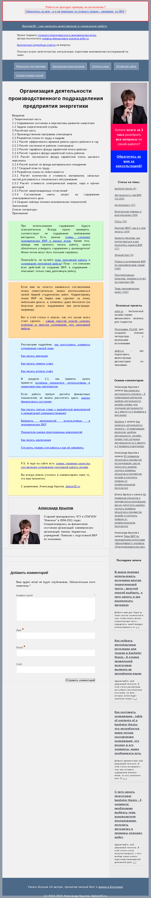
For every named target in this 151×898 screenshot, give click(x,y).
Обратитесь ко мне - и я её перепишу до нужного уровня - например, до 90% (75, 11)
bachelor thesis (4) (125, 188)
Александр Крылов (55, 508)
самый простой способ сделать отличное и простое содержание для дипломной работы (55, 325)
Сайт (19, 664)
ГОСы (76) (121, 221)
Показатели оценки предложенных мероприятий (51, 432)
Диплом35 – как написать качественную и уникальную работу (64, 26)
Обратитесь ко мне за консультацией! (129, 161)
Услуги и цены (100, 66)
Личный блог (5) (124, 255)
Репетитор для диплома (31, 66)
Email (21, 647)
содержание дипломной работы (41, 263)
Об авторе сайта (126, 66)
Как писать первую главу (37, 363)
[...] (137, 627)
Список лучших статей (29, 75)
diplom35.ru (73, 486)
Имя (20, 630)
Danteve (119, 421)
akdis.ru (119, 351)
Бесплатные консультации (69, 66)
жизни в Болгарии (111, 886)
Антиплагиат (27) (125, 205)
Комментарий (55, 595)
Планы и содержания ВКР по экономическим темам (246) (130, 265)
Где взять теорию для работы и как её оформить (52, 447)
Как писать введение (34, 355)
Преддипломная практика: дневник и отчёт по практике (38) (130, 279)
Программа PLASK (126, 329)
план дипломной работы (71, 259)
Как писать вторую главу (37, 371)
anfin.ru (119, 311)
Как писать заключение (36, 440)
